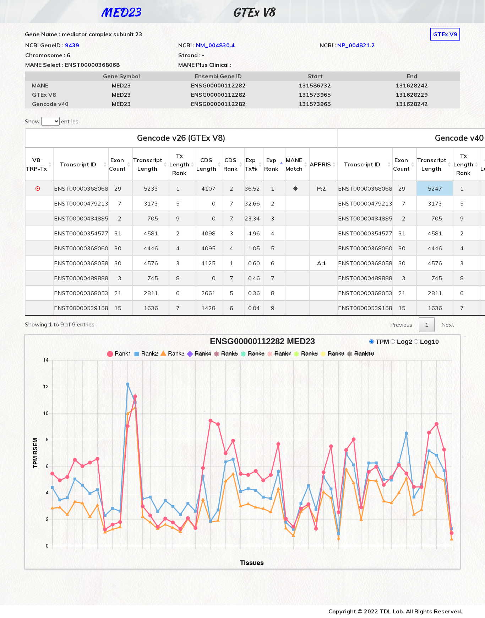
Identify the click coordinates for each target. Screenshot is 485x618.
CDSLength (206, 164)
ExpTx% (251, 164)
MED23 (121, 12)
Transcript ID (78, 164)
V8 (36, 164)
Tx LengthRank (179, 164)
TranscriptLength (147, 164)
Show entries (51, 121)
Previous (401, 324)
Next (447, 324)
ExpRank (271, 164)
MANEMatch (294, 164)
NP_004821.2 (356, 45)
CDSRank (230, 164)
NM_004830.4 (215, 45)
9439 (72, 45)
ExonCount (117, 164)
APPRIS (320, 164)
